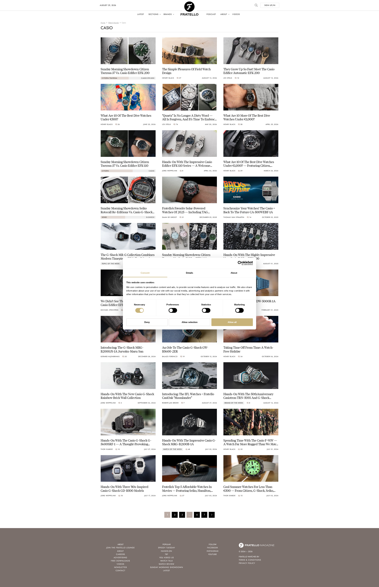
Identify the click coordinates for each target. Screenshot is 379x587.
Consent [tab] (145, 272)
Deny (147, 322)
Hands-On (166, 551)
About (223, 14)
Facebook (212, 547)
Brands (168, 14)
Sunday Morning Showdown (166, 567)
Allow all (232, 322)
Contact (120, 570)
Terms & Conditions (250, 559)
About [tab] (234, 272)
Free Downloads (120, 560)
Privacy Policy (247, 563)
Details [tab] (189, 272)
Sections (153, 14)
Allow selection (189, 322)
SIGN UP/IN (269, 5)
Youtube (212, 554)
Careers (120, 554)
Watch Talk (166, 560)
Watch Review (166, 564)
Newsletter (120, 567)
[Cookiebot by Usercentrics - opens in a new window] (240, 263)
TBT (166, 554)
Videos (236, 14)
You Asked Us (166, 557)
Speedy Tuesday (166, 547)
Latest (140, 14)
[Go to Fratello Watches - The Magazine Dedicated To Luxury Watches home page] (189, 3)
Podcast (211, 14)
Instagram (213, 551)
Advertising (120, 557)
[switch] (173, 310)
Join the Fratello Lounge (120, 547)
